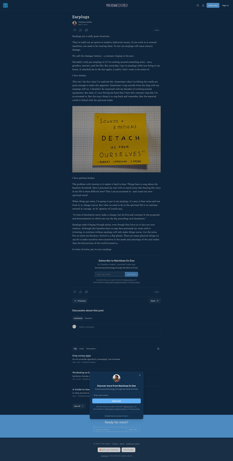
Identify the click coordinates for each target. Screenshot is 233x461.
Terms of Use (128, 406)
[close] (140, 375)
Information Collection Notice (115, 409)
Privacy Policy (135, 409)
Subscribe (116, 401)
